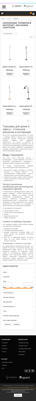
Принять (18, 395)
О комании (5, 342)
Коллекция (6, 276)
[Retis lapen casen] (9, 53)
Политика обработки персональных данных (18, 392)
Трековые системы (7, 362)
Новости (4, 345)
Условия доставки (24, 342)
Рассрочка (21, 354)
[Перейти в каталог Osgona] (28, 6)
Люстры (4, 365)
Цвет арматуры (7, 302)
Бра (3, 368)
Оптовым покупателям (25, 348)
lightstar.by (10, 385)
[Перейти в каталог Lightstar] (17, 6)
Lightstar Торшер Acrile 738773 (11, 67)
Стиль (5, 311)
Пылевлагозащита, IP (9, 306)
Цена (4, 281)
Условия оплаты (23, 345)
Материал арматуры (9, 297)
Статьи (4, 351)
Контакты (4, 348)
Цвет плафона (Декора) (10, 320)
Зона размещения (8, 292)
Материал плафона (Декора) (11, 315)
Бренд (5, 272)
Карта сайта (22, 351)
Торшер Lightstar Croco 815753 (11, 106)
